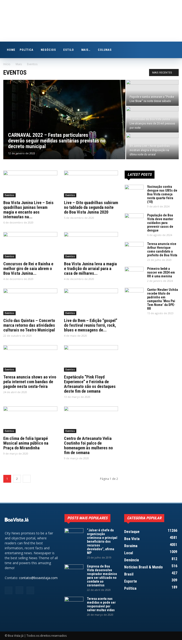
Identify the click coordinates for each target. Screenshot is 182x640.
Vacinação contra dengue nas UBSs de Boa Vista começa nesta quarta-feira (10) (162, 194)
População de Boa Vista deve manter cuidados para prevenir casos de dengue (160, 222)
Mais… (86, 50)
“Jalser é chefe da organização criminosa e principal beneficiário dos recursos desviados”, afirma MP (102, 541)
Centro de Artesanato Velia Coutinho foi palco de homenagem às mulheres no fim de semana (88, 445)
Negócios (48, 50)
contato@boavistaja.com (38, 578)
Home (11, 50)
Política (26, 50)
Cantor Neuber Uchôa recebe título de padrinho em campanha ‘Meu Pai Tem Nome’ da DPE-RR (162, 299)
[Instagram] (19, 590)
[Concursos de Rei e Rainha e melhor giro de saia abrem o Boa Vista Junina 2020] (30, 245)
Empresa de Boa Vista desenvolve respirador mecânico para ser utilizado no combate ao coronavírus (102, 575)
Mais (19, 64)
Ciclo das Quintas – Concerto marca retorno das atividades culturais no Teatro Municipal (29, 325)
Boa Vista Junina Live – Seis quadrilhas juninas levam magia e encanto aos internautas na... (28, 209)
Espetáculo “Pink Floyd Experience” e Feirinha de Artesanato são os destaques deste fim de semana (90, 384)
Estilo (68, 50)
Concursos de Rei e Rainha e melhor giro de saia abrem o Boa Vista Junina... (28, 268)
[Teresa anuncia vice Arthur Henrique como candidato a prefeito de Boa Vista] (134, 248)
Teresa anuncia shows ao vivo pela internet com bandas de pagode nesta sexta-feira (29, 381)
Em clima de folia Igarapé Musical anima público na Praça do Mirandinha (25, 443)
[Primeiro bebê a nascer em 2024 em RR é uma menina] (134, 273)
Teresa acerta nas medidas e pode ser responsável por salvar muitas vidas (101, 604)
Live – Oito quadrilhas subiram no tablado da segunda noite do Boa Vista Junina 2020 (91, 207)
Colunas (105, 50)
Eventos (9, 195)
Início (6, 64)
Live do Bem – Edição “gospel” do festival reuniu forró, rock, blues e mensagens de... (90, 325)
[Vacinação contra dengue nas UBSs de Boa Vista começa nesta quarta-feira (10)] (134, 191)
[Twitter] (30, 590)
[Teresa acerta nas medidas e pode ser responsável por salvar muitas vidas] (73, 603)
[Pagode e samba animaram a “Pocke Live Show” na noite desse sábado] (152, 93)
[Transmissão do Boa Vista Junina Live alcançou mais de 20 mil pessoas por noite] (152, 120)
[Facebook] (8, 590)
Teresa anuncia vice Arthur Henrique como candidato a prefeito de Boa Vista (162, 249)
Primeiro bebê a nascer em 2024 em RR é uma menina (161, 272)
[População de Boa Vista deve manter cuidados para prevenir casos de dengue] (134, 220)
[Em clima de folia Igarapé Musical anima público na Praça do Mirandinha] (30, 419)
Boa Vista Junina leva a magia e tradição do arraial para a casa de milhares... (90, 268)
